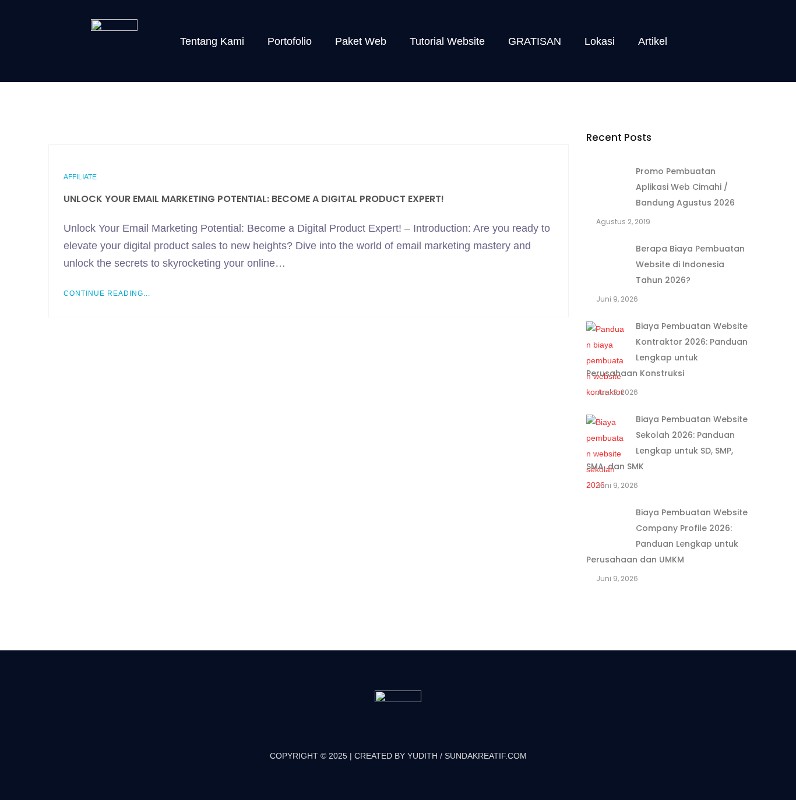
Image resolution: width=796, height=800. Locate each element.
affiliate (80, 177)
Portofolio (289, 41)
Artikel (652, 41)
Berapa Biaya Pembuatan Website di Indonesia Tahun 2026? (690, 264)
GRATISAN (534, 41)
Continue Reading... (107, 293)
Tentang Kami (212, 41)
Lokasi (599, 41)
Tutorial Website (447, 41)
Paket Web (360, 41)
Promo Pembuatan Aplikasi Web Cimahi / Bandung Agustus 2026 (685, 186)
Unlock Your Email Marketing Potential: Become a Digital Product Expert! (254, 199)
